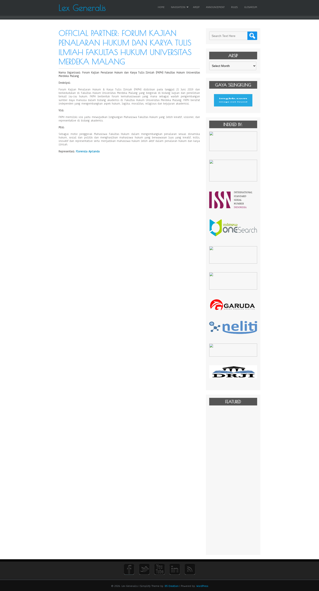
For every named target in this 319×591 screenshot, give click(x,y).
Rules (234, 7)
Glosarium (250, 7)
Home (161, 7)
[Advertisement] (233, 480)
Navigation (178, 7)
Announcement (215, 7)
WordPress (202, 586)
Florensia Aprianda (88, 151)
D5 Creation (172, 586)
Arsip (196, 7)
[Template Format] (233, 100)
